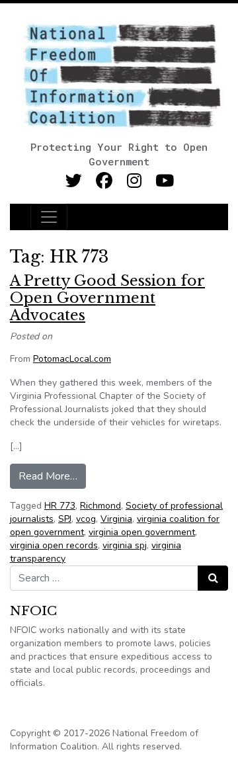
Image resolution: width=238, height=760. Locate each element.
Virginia (116, 519)
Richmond (100, 505)
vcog (86, 519)
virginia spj (124, 545)
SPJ (64, 519)
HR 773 (59, 505)
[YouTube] (165, 181)
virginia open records (54, 545)
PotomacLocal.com (72, 359)
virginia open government (142, 532)
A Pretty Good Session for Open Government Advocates (107, 298)
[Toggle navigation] (48, 217)
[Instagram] (134, 181)
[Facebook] (104, 181)
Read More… (52, 476)
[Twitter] (73, 181)
